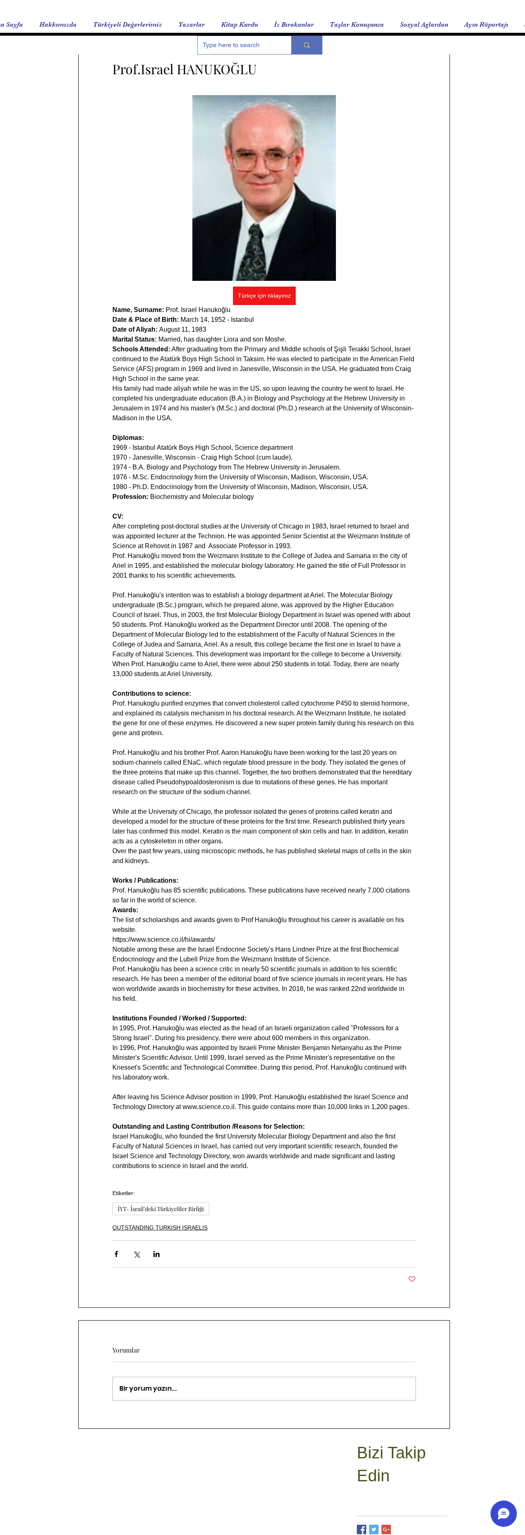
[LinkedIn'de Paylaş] (156, 1254)
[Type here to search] (306, 45)
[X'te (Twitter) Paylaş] (136, 1254)
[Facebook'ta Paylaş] (116, 1254)
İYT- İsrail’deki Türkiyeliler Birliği (161, 1209)
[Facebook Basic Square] (361, 1529)
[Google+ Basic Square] (386, 1529)
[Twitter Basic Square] (374, 1529)
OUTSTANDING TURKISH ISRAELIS (160, 1227)
